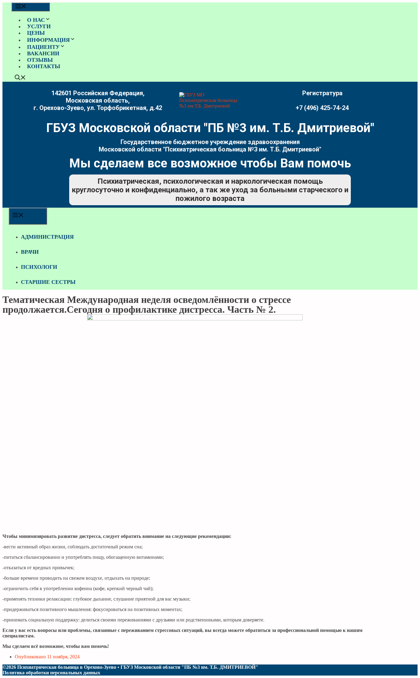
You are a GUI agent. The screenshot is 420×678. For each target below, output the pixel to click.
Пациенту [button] (43, 47)
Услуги (39, 26)
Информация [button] (48, 40)
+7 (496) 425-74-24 (322, 108)
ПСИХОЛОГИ (39, 267)
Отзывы (40, 60)
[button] (20, 78)
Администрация (47, 237)
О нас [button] (36, 20)
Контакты (43, 66)
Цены (36, 33)
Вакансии (43, 53)
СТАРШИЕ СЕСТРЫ (48, 282)
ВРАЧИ (30, 252)
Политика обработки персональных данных (51, 672)
